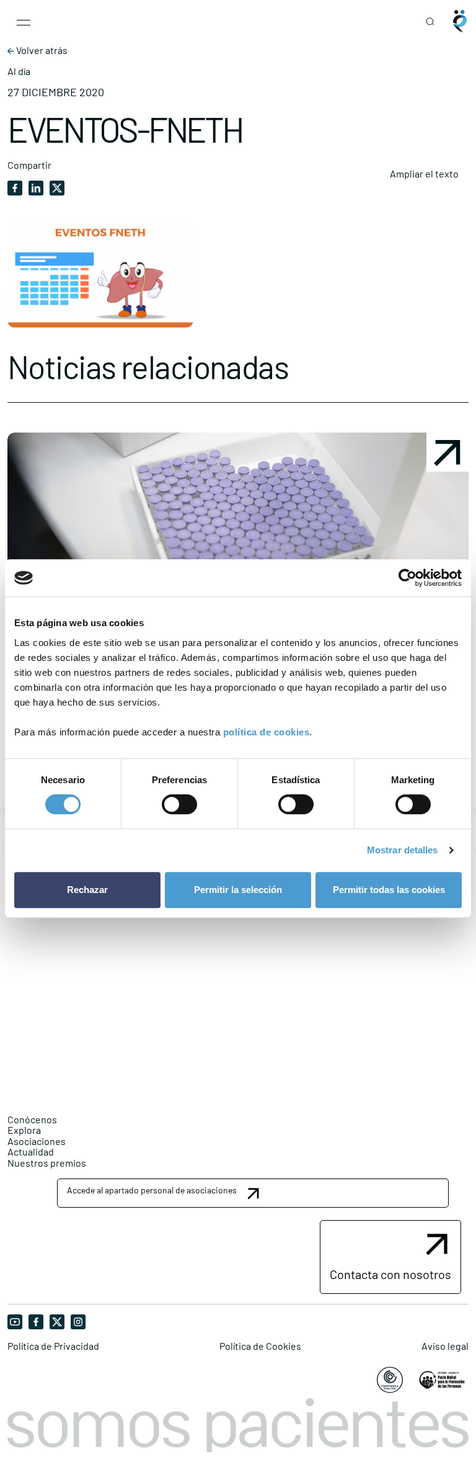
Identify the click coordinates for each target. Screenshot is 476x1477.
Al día (18, 71)
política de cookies (266, 732)
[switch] (179, 804)
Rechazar (87, 889)
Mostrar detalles (402, 850)
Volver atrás (41, 50)
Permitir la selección (238, 889)
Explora (24, 1130)
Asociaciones (36, 1141)
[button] (253, 1193)
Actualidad (30, 1151)
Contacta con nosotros (390, 1274)
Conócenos (32, 1119)
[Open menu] (23, 21)
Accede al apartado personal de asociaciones (152, 1190)
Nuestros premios (46, 1163)
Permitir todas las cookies (389, 889)
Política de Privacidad (53, 1346)
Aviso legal (445, 1346)
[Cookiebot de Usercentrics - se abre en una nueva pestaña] (407, 577)
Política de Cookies (260, 1346)
